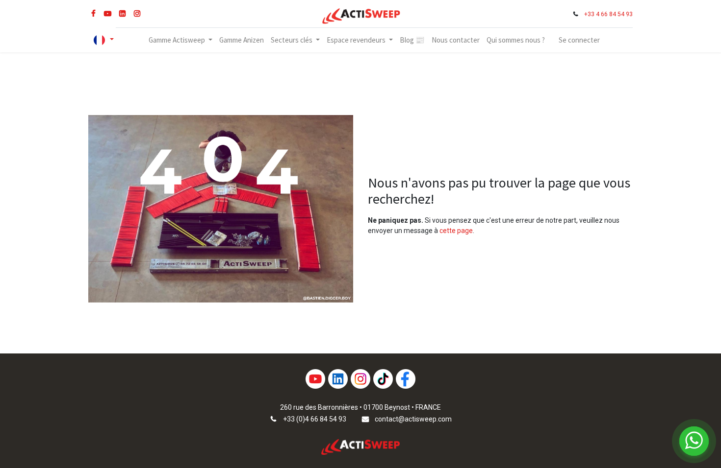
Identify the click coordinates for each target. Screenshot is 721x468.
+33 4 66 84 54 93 (608, 14)
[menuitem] (241, 40)
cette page (456, 230)
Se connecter (579, 40)
